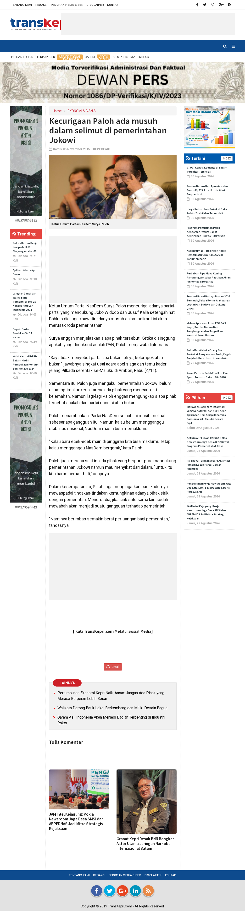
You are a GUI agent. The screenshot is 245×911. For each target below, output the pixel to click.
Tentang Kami (21, 4)
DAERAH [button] (71, 59)
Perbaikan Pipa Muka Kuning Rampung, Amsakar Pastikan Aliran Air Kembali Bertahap (209, 277)
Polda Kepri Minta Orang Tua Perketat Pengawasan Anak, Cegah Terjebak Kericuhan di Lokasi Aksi (209, 354)
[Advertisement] (148, 24)
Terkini (197, 158)
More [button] (94, 71)
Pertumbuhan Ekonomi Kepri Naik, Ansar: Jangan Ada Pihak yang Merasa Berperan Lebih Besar (110, 696)
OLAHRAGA (181, 59)
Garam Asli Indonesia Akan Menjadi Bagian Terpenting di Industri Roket (111, 720)
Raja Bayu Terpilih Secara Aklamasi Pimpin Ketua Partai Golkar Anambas (208, 464)
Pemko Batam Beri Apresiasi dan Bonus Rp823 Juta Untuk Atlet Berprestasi (207, 190)
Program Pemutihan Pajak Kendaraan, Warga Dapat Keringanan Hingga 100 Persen (206, 232)
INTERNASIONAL (148, 59)
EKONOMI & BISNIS (107, 59)
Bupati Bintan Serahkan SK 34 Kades (22, 333)
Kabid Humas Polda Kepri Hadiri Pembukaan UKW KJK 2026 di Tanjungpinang (206, 255)
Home (20, 59)
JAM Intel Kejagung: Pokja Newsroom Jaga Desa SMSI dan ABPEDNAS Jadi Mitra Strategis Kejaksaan (76, 821)
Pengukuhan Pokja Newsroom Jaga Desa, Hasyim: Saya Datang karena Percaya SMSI (209, 487)
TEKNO (204, 59)
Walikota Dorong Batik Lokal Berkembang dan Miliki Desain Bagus (112, 708)
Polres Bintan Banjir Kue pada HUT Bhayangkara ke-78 (25, 247)
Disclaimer (95, 4)
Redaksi (41, 4)
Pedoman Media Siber (67, 4)
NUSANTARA (44, 59)
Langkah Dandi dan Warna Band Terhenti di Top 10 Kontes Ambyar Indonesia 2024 (24, 301)
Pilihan (197, 397)
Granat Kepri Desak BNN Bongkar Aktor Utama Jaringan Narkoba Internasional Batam (145, 843)
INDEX (226, 158)
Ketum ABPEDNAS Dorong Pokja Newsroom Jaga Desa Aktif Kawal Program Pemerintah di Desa (208, 442)
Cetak (115, 667)
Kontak (112, 4)
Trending (26, 234)
